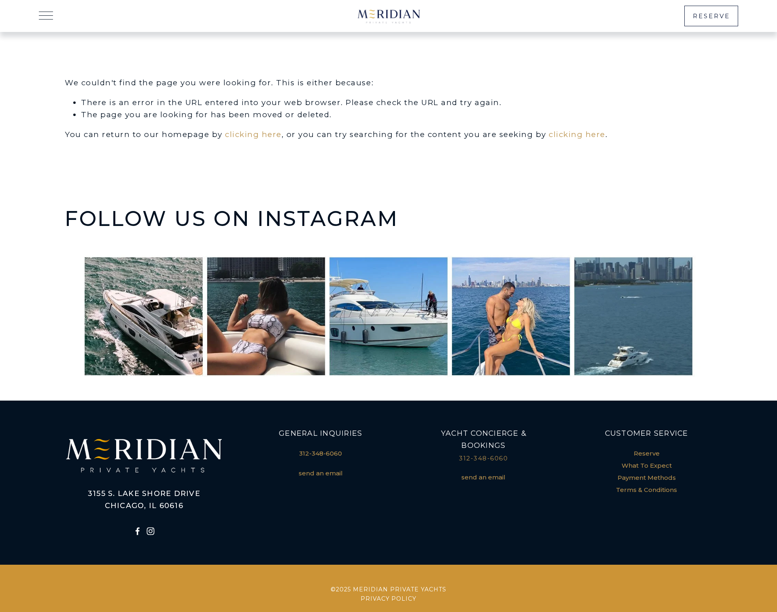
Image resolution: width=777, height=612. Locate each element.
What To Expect (647, 465)
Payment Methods (647, 477)
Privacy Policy (389, 598)
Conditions (660, 490)
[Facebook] (138, 531)
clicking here (253, 134)
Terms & (629, 490)
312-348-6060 (320, 453)
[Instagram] (150, 531)
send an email (321, 473)
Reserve (711, 16)
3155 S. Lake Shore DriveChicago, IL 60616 (144, 499)
